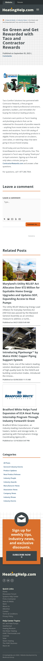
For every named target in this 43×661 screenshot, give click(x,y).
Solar (5, 638)
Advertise (6, 609)
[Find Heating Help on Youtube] (8, 580)
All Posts (7, 463)
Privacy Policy (8, 616)
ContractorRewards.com (13, 163)
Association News (10, 489)
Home (5, 591)
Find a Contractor (9, 599)
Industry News (22, 20)
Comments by (31, 236)
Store (5, 604)
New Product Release (12, 474)
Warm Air (6, 646)
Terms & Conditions (10, 614)
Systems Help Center (10, 596)
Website (8, 2)
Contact (5, 611)
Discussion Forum (9, 594)
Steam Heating (8, 641)
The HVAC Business (10, 643)
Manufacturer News (12, 486)
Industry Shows (10, 497)
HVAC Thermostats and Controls (11, 634)
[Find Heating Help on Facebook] (4, 580)
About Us (6, 606)
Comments (7, 56)
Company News (10, 493)
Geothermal (7, 626)
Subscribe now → (22, 555)
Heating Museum (9, 628)
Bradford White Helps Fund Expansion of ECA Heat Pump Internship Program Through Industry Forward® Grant (21, 415)
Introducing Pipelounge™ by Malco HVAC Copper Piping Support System (20, 356)
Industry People (10, 478)
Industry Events (10, 501)
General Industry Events (13, 467)
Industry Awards (10, 482)
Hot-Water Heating (10, 631)
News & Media (10, 20)
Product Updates (10, 470)
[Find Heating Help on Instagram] (12, 580)
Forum (20, 2)
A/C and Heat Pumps (10, 623)
